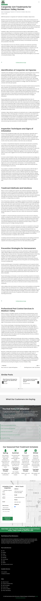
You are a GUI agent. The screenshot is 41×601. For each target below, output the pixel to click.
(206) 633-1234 (28, 530)
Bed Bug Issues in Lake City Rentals (32, 366)
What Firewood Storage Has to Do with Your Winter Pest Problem (10, 380)
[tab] (18, 388)
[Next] (38, 382)
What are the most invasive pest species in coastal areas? (30, 380)
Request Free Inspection (7, 518)
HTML (4, 590)
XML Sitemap (8, 590)
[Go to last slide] (3, 382)
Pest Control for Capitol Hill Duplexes (9, 366)
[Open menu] (39, 2)
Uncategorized (4, 4)
